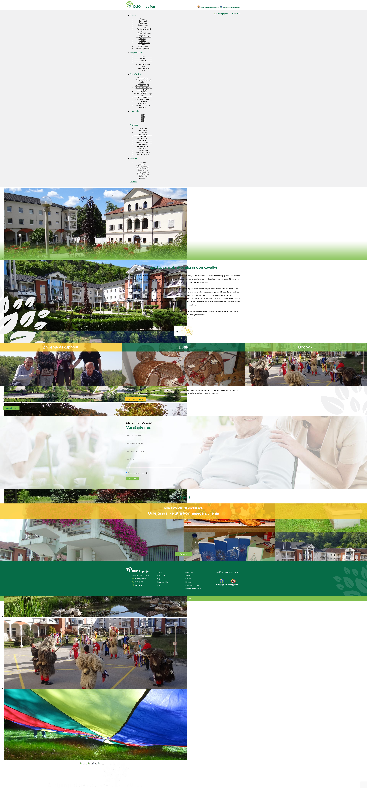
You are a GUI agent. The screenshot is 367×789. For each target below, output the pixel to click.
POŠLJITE (132, 479)
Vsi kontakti (161, 575)
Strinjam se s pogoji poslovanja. (138, 473)
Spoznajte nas (11, 408)
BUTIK (159, 585)
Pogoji (159, 579)
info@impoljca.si (222, 14)
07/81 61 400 (236, 14)
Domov (159, 572)
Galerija (188, 579)
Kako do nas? (139, 585)
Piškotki (188, 582)
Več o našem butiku (136, 399)
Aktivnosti (189, 572)
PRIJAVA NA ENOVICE (193, 588)
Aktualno (188, 575)
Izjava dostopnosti (192, 585)
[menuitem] (134, 15)
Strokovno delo (162, 582)
